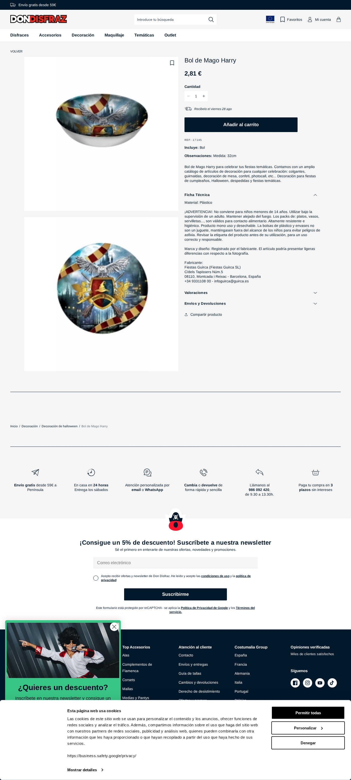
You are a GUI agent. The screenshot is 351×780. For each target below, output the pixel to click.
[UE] (270, 19)
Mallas (127, 689)
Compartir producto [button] (206, 314)
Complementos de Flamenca (137, 667)
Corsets (128, 680)
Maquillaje (114, 35)
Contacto (186, 655)
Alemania (242, 673)
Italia (238, 682)
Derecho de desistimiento (199, 691)
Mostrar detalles (82, 770)
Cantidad (192, 87)
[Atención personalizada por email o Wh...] (147, 484)
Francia (241, 664)
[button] (339, 19)
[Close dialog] (114, 626)
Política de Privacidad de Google (204, 608)
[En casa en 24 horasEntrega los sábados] (91, 484)
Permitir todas (308, 713)
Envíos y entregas (193, 664)
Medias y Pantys (135, 698)
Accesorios (50, 35)
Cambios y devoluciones (198, 682)
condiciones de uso (215, 576)
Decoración (83, 35)
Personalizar (305, 728)
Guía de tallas (190, 673)
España (241, 655)
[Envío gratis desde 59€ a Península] (35, 484)
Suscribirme (175, 594)
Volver (16, 51)
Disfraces (19, 35)
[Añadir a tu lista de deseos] (172, 63)
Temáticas (144, 35)
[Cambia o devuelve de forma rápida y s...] (203, 484)
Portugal (241, 691)
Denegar (308, 743)
